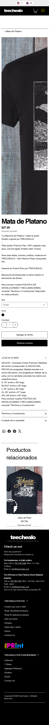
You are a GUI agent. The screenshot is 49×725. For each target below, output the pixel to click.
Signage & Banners (13, 668)
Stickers (8, 623)
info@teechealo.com (20, 569)
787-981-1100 (16, 581)
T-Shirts (8, 664)
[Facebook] (9, 431)
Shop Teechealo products (16, 610)
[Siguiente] (46, 490)
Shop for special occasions (16, 615)
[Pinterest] (14, 431)
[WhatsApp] (3, 431)
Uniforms (8, 660)
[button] (35, 11)
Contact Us (9, 635)
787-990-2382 (20, 563)
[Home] (2, 31)
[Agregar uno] (15, 325)
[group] (24, 496)
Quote (7, 631)
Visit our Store (11, 619)
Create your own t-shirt (15, 606)
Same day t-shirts (12, 627)
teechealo (22, 537)
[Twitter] (19, 431)
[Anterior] (2, 490)
